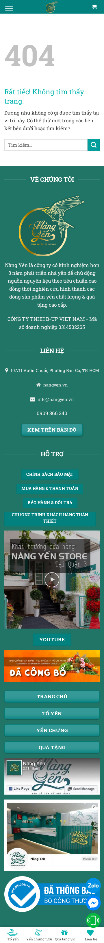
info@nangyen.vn (56, 399)
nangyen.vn (55, 385)
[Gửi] (94, 145)
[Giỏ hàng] (94, 7)
